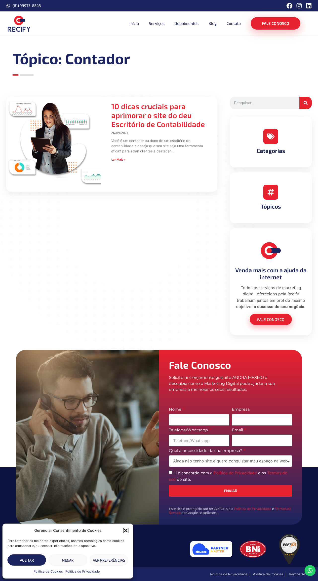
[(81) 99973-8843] (8, 6)
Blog (212, 23)
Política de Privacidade (82, 571)
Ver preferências (109, 560)
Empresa (241, 409)
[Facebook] (289, 6)
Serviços (156, 23)
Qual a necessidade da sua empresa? (206, 451)
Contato (234, 23)
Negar (68, 560)
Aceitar (27, 560)
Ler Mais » (118, 159)
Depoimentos (186, 23)
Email (238, 430)
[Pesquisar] (305, 103)
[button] (125, 530)
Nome (175, 409)
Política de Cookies (48, 571)
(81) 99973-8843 (27, 5)
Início (134, 23)
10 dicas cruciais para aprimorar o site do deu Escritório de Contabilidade (158, 115)
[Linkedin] (309, 6)
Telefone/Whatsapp (189, 430)
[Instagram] (299, 6)
